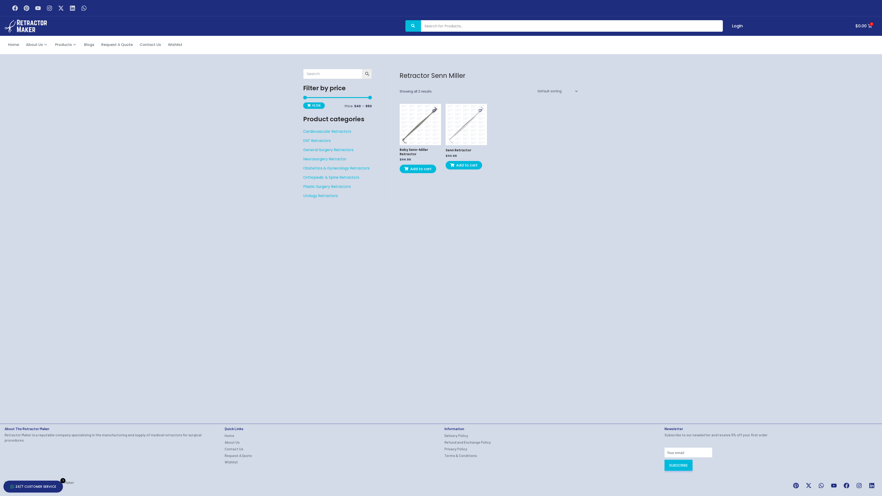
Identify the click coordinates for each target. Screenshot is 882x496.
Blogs (89, 44)
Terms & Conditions (460, 455)
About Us (34, 44)
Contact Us (150, 44)
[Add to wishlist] (434, 110)
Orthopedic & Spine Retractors (331, 177)
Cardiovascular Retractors (327, 131)
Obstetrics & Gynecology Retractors (336, 168)
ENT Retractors (317, 140)
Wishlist (175, 44)
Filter (316, 105)
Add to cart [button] (421, 169)
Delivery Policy (456, 435)
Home (13, 44)
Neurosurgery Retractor (325, 159)
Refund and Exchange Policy (467, 442)
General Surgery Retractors (328, 149)
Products (63, 44)
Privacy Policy (455, 449)
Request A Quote (117, 44)
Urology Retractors (320, 195)
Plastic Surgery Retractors (327, 186)
